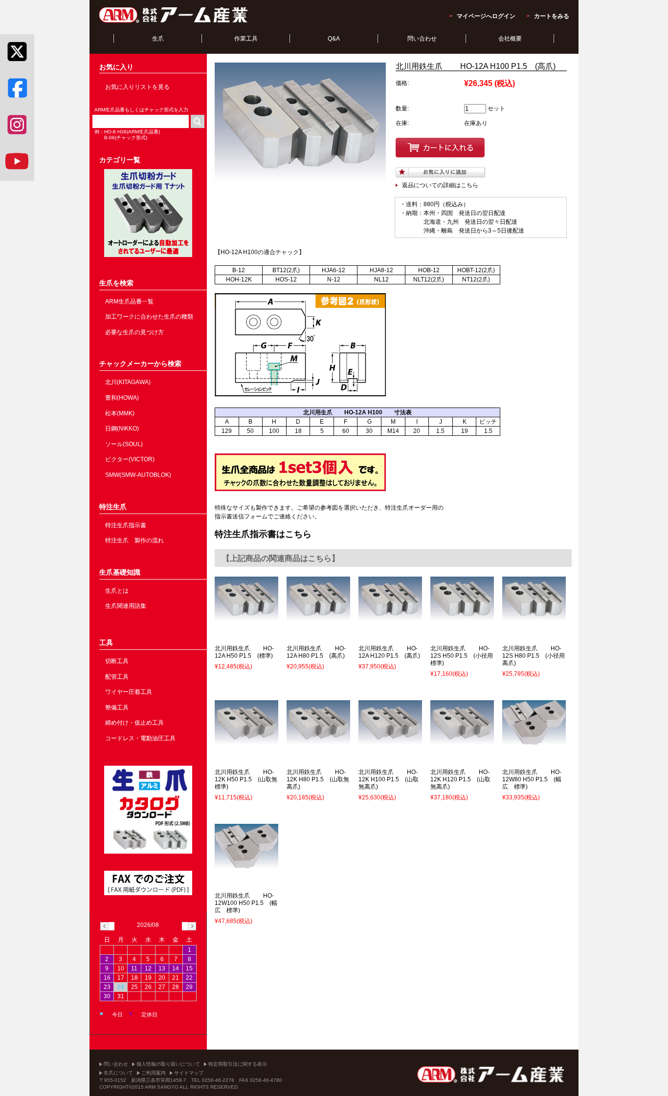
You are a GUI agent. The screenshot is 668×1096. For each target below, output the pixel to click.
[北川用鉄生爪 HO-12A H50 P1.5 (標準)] (246, 616)
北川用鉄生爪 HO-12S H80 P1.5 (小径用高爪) (533, 655)
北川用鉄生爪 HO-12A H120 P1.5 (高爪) (389, 652)
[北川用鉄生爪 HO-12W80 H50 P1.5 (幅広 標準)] (534, 740)
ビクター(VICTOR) (130, 459)
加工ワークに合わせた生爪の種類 (149, 316)
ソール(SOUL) (124, 444)
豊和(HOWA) (122, 397)
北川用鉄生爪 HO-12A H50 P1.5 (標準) (244, 652)
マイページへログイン (486, 16)
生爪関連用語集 (125, 605)
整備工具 (117, 707)
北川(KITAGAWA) (128, 382)
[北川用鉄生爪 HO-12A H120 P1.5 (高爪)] (390, 616)
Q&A (334, 38)
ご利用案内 (153, 1072)
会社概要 (510, 38)
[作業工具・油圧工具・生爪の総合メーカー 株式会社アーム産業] (174, 22)
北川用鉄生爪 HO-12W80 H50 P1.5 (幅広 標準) (531, 779)
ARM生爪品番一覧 (129, 301)
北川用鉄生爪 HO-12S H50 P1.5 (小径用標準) (461, 655)
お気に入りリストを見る (137, 87)
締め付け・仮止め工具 (134, 722)
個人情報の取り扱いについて (168, 1064)
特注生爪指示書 (125, 525)
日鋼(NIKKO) (122, 428)
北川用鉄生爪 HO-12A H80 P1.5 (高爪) (316, 652)
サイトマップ (188, 1072)
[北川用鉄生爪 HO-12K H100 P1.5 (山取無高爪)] (390, 740)
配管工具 (117, 676)
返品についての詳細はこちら (440, 185)
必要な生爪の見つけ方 (134, 332)
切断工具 (117, 661)
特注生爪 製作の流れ (134, 540)
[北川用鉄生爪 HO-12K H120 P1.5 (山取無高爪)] (462, 740)
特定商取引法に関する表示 (237, 1064)
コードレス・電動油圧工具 (140, 738)
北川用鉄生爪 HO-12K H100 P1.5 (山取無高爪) (388, 779)
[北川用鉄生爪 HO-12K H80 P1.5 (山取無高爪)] (318, 740)
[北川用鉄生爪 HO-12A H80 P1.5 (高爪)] (318, 616)
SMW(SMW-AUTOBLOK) (138, 475)
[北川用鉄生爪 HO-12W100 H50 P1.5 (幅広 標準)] (246, 863)
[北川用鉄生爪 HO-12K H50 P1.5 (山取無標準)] (246, 740)
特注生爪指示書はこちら (263, 534)
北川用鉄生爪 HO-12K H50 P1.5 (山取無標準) (246, 779)
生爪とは (117, 590)
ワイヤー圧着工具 (128, 691)
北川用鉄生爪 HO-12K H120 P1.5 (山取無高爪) (460, 779)
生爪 (158, 38)
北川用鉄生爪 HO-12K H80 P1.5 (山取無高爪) (318, 779)
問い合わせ (422, 38)
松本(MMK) (119, 413)
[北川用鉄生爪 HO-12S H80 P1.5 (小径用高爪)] (534, 616)
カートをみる (551, 16)
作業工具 (246, 38)
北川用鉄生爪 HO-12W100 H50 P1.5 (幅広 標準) (246, 903)
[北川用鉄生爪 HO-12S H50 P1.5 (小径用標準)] (462, 616)
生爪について (118, 1072)
